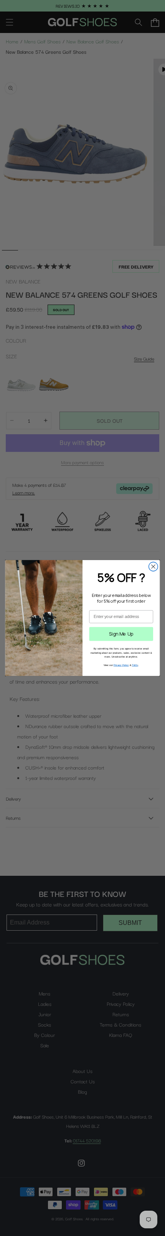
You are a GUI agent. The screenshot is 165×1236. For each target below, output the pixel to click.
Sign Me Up (121, 634)
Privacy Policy (121, 665)
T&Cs (135, 665)
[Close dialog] (153, 566)
